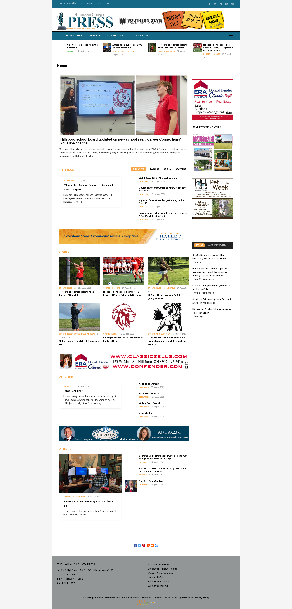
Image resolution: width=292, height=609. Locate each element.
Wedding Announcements (160, 573)
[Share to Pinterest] (143, 545)
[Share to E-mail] (152, 545)
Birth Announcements (158, 564)
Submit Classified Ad (158, 586)
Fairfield (115, 334)
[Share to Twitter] (139, 545)
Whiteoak (91, 334)
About (81, 3)
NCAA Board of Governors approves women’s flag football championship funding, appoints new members (209, 272)
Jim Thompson (96, 51)
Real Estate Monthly (67, 3)
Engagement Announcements (162, 569)
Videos (107, 3)
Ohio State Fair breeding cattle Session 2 (212, 299)
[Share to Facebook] (135, 545)
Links (89, 3)
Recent (199, 245)
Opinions (95, 36)
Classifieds (142, 36)
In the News (138, 169)
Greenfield (170, 288)
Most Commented (217, 245)
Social (167, 169)
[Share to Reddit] (148, 545)
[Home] (85, 21)
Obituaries (126, 36)
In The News (65, 36)
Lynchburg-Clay (162, 334)
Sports (81, 36)
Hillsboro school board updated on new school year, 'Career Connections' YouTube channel (120, 141)
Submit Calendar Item (158, 581)
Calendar (111, 36)
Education (181, 169)
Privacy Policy (201, 598)
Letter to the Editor (157, 577)
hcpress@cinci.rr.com (72, 579)
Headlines (154, 169)
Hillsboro (138, 51)
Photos (98, 3)
